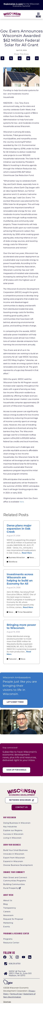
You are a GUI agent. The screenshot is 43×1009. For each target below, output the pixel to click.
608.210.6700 (15, 964)
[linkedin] (29, 957)
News (31, 557)
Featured (12, 659)
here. (22, 502)
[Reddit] (19, 58)
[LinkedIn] (28, 58)
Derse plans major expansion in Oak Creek (19, 528)
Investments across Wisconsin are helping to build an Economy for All (20, 579)
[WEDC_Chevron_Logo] (12, 13)
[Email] (36, 58)
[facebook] (4, 957)
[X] (11, 58)
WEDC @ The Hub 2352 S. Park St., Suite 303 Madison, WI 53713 (20, 973)
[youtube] (23, 957)
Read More (27, 553)
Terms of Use (16, 994)
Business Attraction (16, 557)
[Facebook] (2, 58)
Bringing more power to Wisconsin (21, 626)
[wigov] (8, 980)
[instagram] (17, 957)
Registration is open (13, 4)
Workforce (12, 562)
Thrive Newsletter (24, 612)
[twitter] (11, 957)
